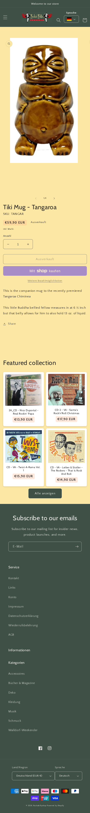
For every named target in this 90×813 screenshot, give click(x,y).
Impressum (16, 606)
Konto (12, 597)
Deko (11, 692)
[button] (5, 17)
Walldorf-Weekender (23, 730)
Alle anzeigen (45, 493)
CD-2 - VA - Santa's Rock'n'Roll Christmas (66, 411)
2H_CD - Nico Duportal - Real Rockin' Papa (24, 412)
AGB (11, 634)
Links (11, 587)
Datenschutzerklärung (23, 616)
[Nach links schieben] (35, 198)
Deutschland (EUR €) (29, 775)
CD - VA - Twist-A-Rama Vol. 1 (23, 469)
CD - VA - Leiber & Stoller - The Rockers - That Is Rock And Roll (66, 470)
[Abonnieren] (76, 546)
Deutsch (64, 775)
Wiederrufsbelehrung (23, 625)
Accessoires (16, 673)
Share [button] (12, 324)
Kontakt (13, 578)
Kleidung (14, 702)
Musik (12, 711)
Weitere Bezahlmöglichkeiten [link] (45, 280)
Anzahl (7, 235)
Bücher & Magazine (21, 683)
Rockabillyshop (39, 806)
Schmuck (14, 721)
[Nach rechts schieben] (54, 198)
